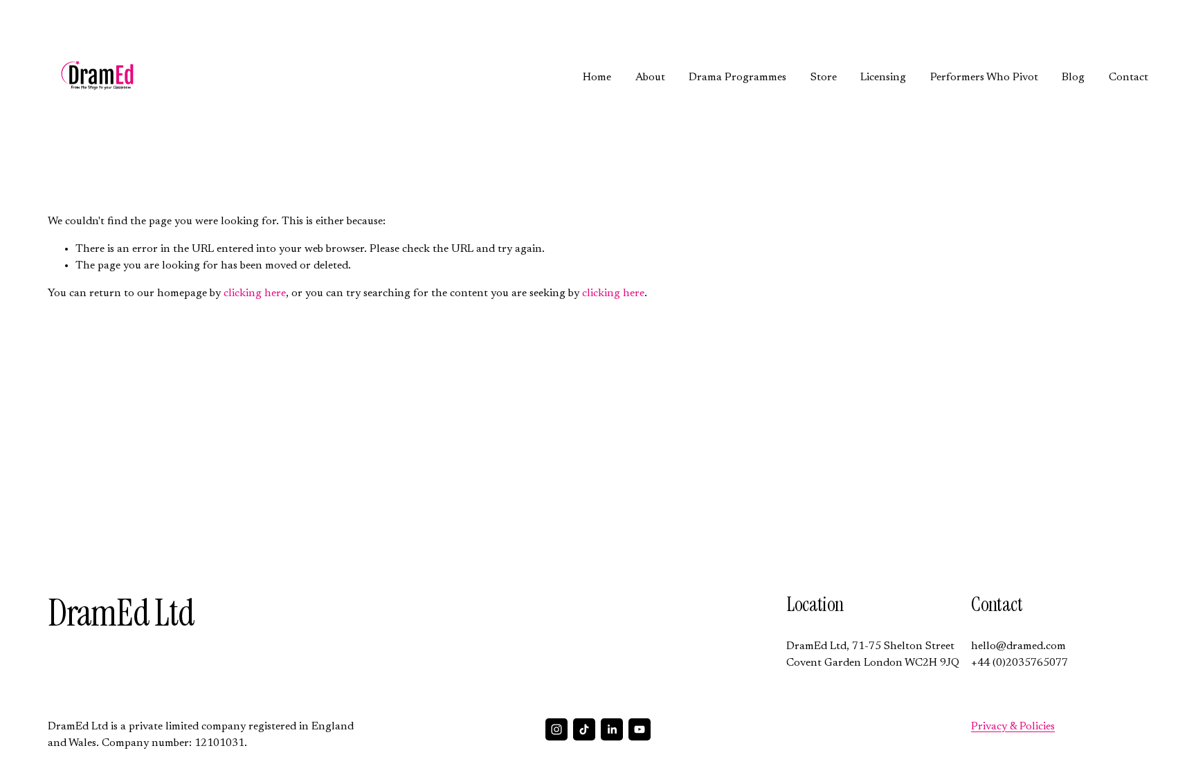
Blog (1073, 77)
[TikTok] (584, 729)
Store (823, 77)
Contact (1128, 77)
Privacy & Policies (1013, 726)
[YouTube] (639, 729)
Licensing (883, 77)
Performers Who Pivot (984, 77)
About (650, 77)
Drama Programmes (737, 77)
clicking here (255, 293)
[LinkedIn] (612, 729)
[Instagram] (556, 729)
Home (597, 77)
